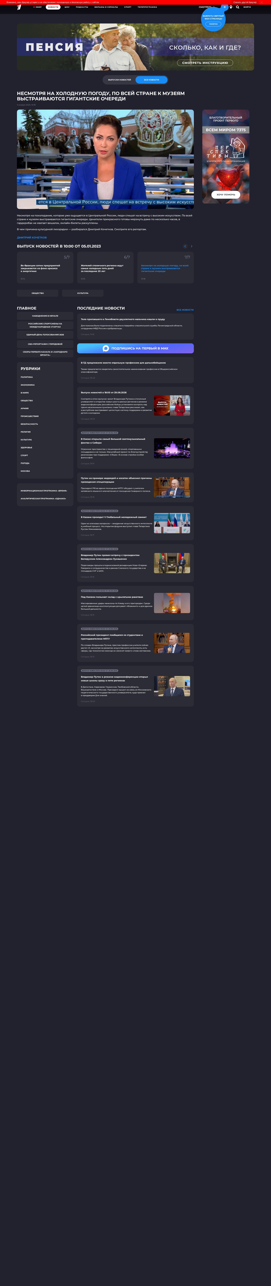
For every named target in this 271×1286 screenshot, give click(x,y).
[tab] (120, 80)
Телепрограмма (147, 7)
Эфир (39, 7)
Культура (82, 293)
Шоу (67, 7)
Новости (53, 7)
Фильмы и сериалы (106, 7)
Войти (247, 7)
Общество (38, 293)
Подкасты (82, 7)
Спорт (127, 7)
